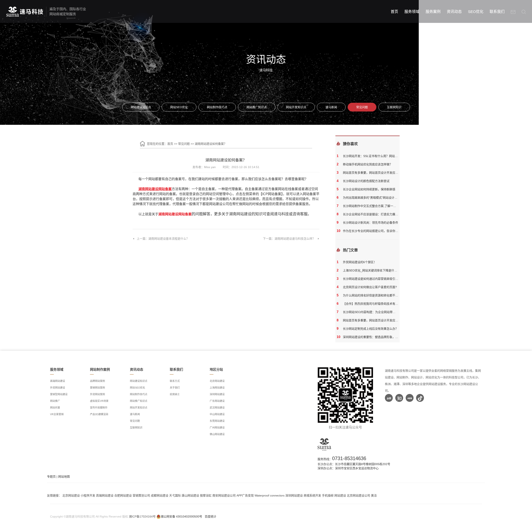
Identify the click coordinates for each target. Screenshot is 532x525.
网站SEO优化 (179, 107)
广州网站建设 (217, 427)
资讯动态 (454, 12)
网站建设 (340, 495)
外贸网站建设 (57, 387)
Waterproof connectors (270, 495)
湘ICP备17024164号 (142, 516)
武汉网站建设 (217, 407)
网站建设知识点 (141, 107)
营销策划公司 (141, 495)
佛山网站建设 (217, 434)
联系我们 (497, 12)
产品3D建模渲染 (99, 414)
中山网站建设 (217, 414)
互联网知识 (394, 107)
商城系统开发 (312, 495)
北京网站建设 (217, 381)
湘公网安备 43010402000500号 (181, 516)
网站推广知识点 (256, 107)
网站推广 (55, 401)
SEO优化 (475, 12)
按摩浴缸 (206, 495)
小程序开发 (88, 495)
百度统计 (210, 516)
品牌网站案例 (97, 381)
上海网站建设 (217, 387)
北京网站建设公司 (358, 495)
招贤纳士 (175, 394)
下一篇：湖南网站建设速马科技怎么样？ (289, 238)
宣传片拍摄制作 (98, 407)
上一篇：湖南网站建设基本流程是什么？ (163, 238)
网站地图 (64, 476)
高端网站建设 (57, 381)
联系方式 (175, 381)
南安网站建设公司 (224, 495)
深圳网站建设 (217, 394)
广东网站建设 (217, 401)
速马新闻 (331, 107)
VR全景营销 (57, 414)
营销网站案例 (97, 387)
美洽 (374, 495)
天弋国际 (175, 495)
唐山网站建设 (190, 495)
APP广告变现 (245, 495)
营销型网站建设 (59, 394)
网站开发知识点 (296, 107)
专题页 (51, 476)
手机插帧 (328, 495)
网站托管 (55, 407)
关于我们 (175, 387)
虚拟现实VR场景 (99, 401)
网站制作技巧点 (217, 107)
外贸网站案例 (97, 394)
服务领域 (411, 12)
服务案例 (433, 12)
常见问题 (362, 107)
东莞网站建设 (217, 421)
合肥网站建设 (123, 495)
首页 (394, 12)
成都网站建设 (159, 495)
